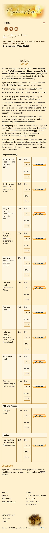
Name (26, 171)
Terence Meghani (40, 528)
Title (25, 159)
